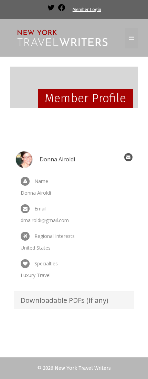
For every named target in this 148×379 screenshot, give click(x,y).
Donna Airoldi (57, 159)
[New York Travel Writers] (62, 37)
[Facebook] (61, 10)
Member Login (87, 9)
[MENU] (131, 38)
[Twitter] (51, 10)
